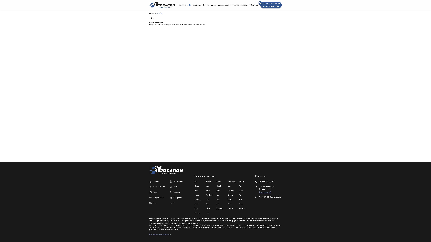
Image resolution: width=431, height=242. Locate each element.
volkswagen (232, 181)
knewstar (220, 208)
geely (196, 190)
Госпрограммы (223, 5)
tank (207, 199)
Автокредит (196, 5)
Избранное (253, 5)
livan (229, 199)
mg (218, 204)
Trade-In (206, 5)
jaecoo (197, 204)
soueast (197, 213)
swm (196, 208)
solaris (241, 204)
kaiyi (240, 195)
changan (231, 190)
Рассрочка (234, 5)
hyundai (208, 181)
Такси (176, 186)
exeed (219, 186)
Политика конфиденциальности (160, 234)
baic (218, 199)
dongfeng (209, 195)
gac (207, 204)
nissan (197, 186)
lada (207, 186)
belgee (208, 208)
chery (241, 190)
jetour (241, 199)
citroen (230, 208)
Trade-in (177, 192)
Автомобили (178, 181)
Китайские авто (159, 186)
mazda (208, 190)
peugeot (241, 208)
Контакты (243, 5)
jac (218, 195)
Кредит (156, 192)
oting (230, 204)
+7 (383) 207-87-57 (266, 181)
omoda (230, 195)
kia (196, 181)
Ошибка (159, 13)
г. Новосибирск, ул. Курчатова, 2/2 (267, 189)
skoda (219, 181)
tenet (207, 213)
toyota (197, 195)
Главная (152, 13)
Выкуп (213, 5)
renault (241, 181)
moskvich (197, 199)
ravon (241, 186)
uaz (229, 186)
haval (218, 190)
